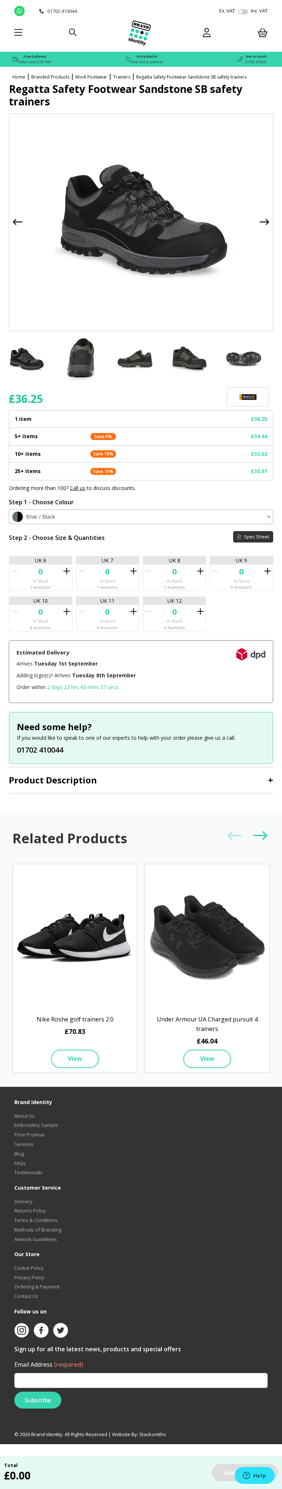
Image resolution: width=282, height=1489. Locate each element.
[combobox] (141, 516)
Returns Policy (30, 1210)
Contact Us (26, 1296)
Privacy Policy (29, 1277)
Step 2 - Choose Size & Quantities (57, 538)
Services (23, 1144)
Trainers (121, 77)
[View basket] (262, 33)
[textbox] (141, 516)
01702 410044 (256, 62)
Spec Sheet (256, 536)
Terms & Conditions (36, 1220)
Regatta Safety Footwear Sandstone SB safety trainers (191, 77)
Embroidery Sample (36, 1125)
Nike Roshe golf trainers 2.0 (75, 1019)
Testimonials (28, 1172)
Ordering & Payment (36, 1286)
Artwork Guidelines (35, 1239)
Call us (77, 487)
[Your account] (207, 33)
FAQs (20, 1163)
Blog (19, 1153)
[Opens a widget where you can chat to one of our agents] (254, 1476)
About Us (24, 1116)
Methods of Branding (37, 1229)
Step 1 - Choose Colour (41, 502)
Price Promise (29, 1134)
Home (18, 77)
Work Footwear (91, 77)
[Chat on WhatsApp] (25, 11)
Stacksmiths (152, 1434)
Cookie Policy (29, 1268)
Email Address (48, 1364)
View (75, 1058)
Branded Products (50, 77)
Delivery (23, 1201)
